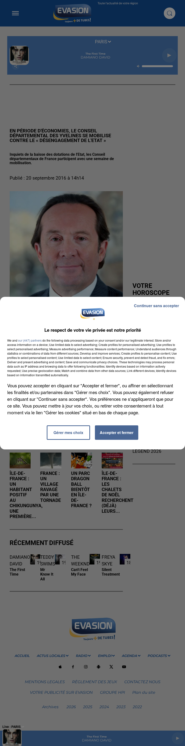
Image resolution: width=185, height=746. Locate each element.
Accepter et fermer (116, 432)
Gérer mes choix (68, 432)
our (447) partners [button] (30, 340)
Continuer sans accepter (156, 305)
